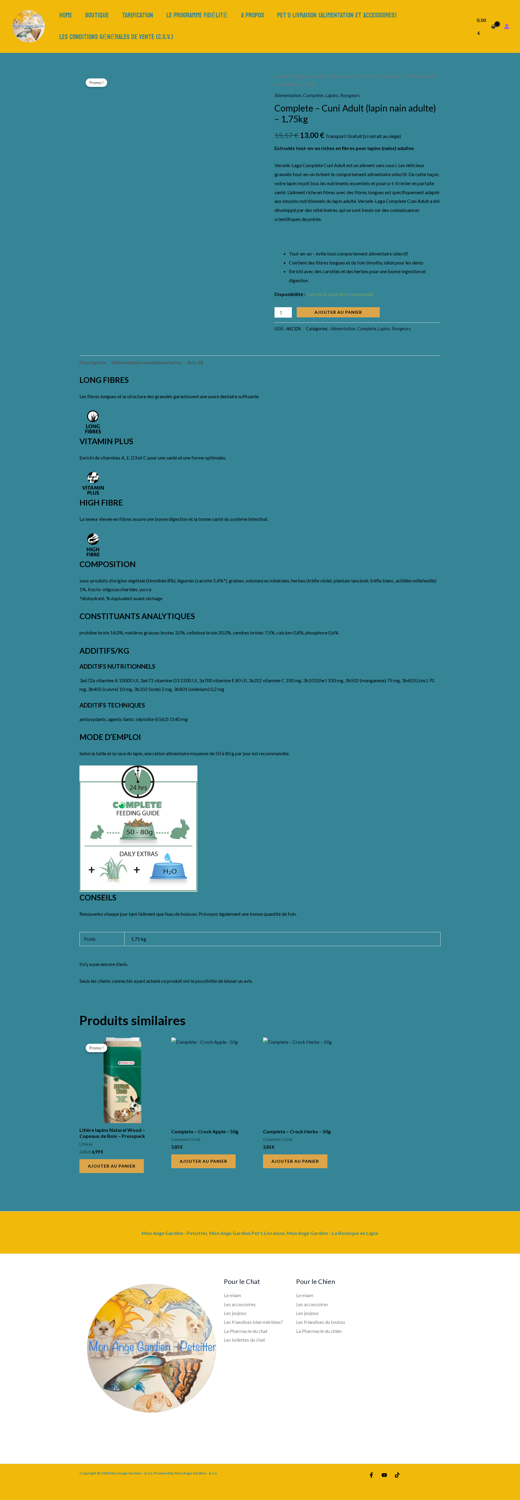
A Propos (252, 15)
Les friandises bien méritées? (253, 1322)
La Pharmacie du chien (319, 1331)
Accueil (281, 76)
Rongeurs (301, 76)
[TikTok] (397, 1475)
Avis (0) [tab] (195, 362)
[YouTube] (384, 1475)
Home (65, 15)
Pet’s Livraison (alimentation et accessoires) (337, 15)
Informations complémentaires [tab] (146, 362)
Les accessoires (240, 1304)
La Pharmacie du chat (246, 1331)
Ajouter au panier (338, 312)
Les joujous (235, 1313)
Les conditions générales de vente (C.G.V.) (116, 37)
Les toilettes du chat (244, 1340)
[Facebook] (371, 1475)
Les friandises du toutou (320, 1322)
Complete (367, 76)
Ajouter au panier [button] (111, 1166)
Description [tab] (92, 362)
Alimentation (342, 76)
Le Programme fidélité (197, 15)
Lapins (320, 76)
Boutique (97, 15)
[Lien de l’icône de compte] (506, 26)
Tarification (137, 15)
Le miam (232, 1295)
